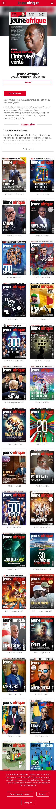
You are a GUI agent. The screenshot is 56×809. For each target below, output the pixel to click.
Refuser (42, 794)
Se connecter (15, 93)
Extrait (28, 82)
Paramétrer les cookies (20, 794)
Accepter (28, 802)
